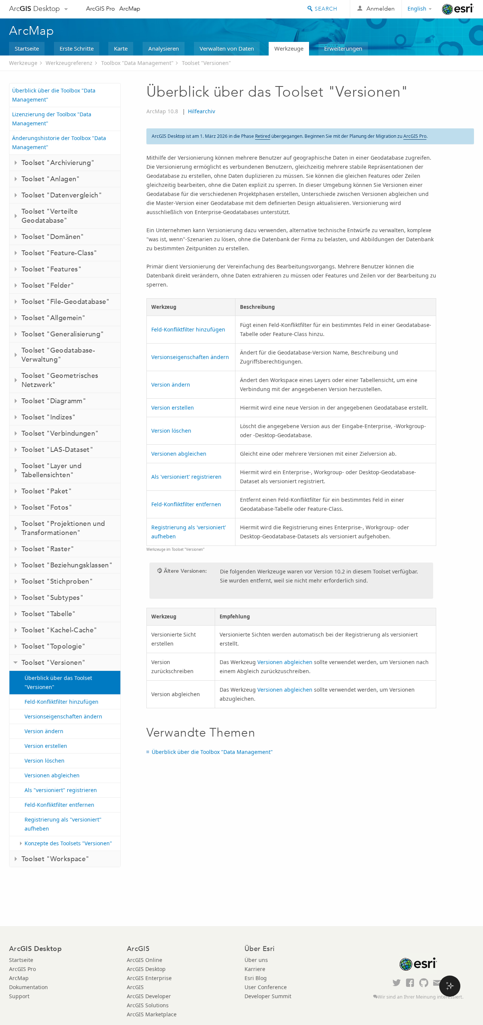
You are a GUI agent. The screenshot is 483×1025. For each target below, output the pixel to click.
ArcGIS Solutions (148, 1005)
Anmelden (380, 8)
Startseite (27, 48)
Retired (262, 136)
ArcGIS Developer (149, 996)
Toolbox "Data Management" (137, 62)
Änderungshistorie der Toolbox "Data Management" (59, 142)
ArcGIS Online (144, 959)
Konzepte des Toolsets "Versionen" (68, 843)
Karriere (255, 969)
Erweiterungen (343, 48)
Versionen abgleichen (52, 775)
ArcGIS (135, 987)
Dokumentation (28, 987)
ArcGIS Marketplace (152, 1014)
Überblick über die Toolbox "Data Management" (53, 95)
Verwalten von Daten (227, 48)
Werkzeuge (288, 48)
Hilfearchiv (201, 111)
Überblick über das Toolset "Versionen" (58, 682)
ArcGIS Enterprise (149, 978)
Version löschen (45, 760)
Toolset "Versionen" (206, 62)
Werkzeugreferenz (69, 62)
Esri (458, 9)
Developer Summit (268, 996)
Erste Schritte (77, 48)
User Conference (266, 987)
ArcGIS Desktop (146, 969)
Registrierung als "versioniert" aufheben (63, 824)
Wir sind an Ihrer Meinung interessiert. (420, 997)
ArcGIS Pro (100, 8)
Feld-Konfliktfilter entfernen (59, 804)
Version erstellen (46, 745)
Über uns (256, 959)
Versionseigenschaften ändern (63, 716)
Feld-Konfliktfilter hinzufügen (61, 701)
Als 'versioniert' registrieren (186, 476)
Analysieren (163, 48)
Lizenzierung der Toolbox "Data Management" (51, 119)
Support (19, 996)
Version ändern (44, 731)
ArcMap (129, 8)
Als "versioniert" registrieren (61, 790)
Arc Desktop (34, 8)
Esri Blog (256, 978)
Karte (121, 48)
